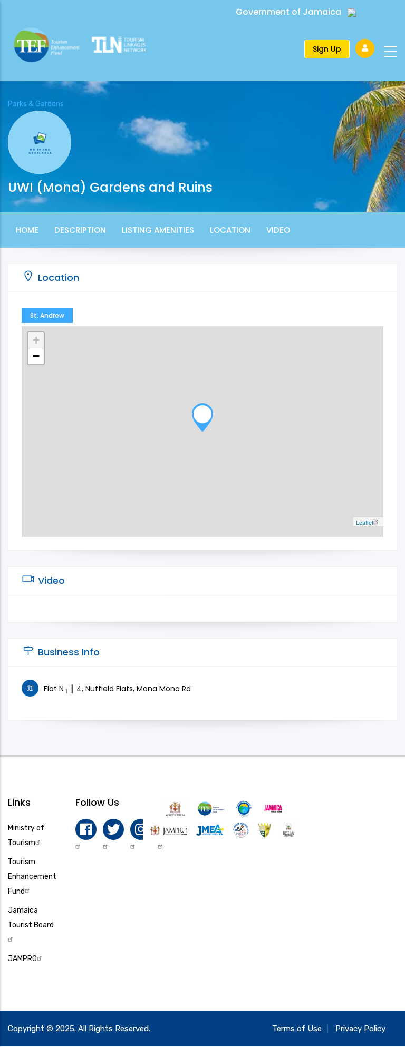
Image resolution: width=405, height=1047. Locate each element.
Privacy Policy (360, 1028)
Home (27, 230)
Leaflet (364, 522)
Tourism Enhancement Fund (32, 876)
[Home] (90, 47)
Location (230, 230)
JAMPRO (22, 958)
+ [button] (36, 340)
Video (278, 230)
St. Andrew (47, 315)
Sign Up (327, 49)
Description (80, 230)
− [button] (36, 356)
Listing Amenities (158, 230)
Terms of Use (297, 1028)
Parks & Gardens (36, 104)
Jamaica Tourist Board (31, 917)
